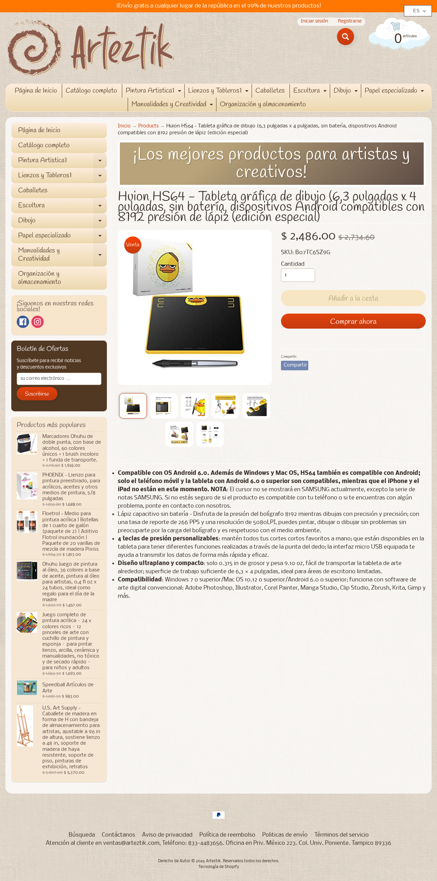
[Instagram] (37, 322)
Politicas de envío (285, 835)
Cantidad (293, 264)
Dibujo (347, 92)
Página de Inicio (36, 90)
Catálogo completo (91, 90)
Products (148, 126)
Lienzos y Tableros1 (219, 92)
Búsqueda (82, 835)
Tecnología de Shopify (218, 867)
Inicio (124, 126)
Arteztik (213, 861)
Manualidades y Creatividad (173, 105)
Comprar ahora (353, 322)
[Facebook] (23, 322)
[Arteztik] (90, 48)
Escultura (310, 92)
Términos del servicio (341, 835)
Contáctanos (118, 835)
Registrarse (350, 21)
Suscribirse (37, 394)
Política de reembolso (227, 835)
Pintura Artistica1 (154, 92)
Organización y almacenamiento (263, 104)
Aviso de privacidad (167, 835)
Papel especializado (395, 92)
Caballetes (270, 90)
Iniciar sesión (314, 21)
